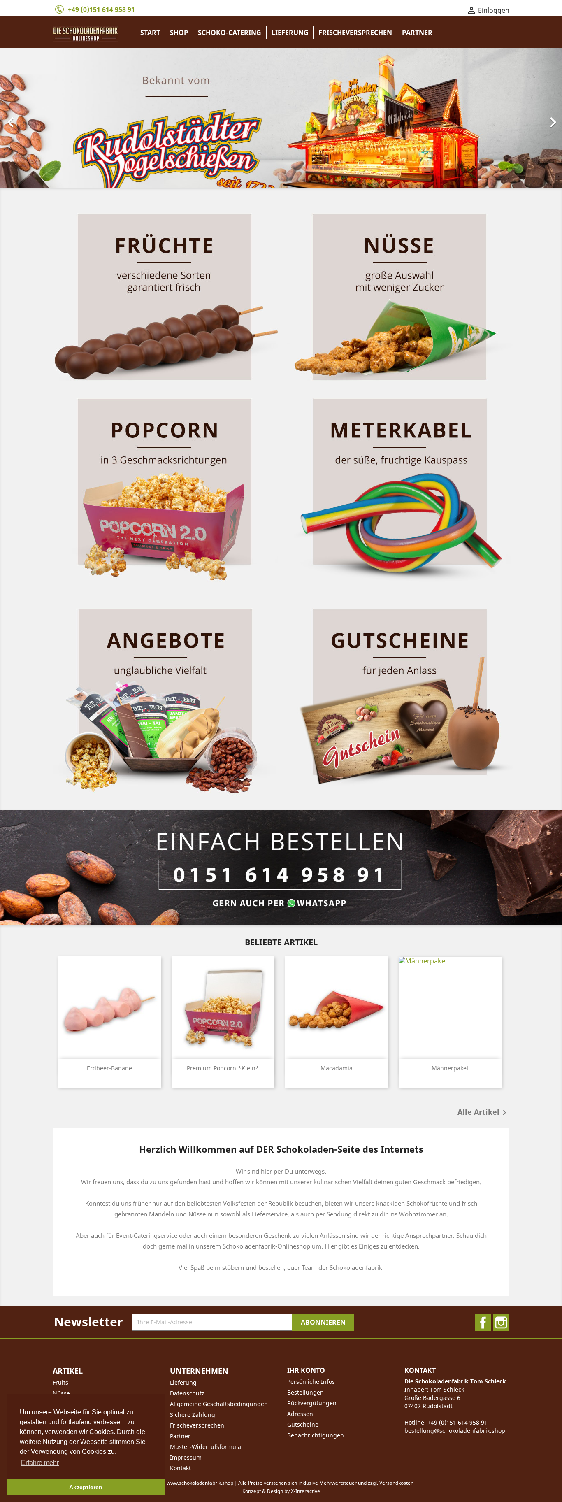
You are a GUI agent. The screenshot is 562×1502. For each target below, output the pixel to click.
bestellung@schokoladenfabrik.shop (454, 1431)
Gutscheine (302, 1424)
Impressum (186, 1457)
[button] (42, 118)
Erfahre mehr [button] (40, 1462)
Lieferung (290, 32)
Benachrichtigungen (315, 1435)
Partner (417, 32)
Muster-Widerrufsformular (207, 1447)
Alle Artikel (483, 1113)
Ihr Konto (306, 1370)
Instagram (501, 1322)
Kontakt (180, 1468)
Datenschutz (187, 1393)
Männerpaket (450, 1068)
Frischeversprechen (355, 32)
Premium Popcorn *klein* (223, 1068)
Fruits (60, 1382)
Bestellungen (305, 1392)
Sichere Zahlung (192, 1414)
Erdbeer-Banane (109, 1068)
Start (150, 32)
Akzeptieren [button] (85, 1487)
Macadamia (336, 1068)
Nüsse (61, 1393)
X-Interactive (305, 1491)
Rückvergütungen (312, 1403)
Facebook (483, 1322)
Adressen (300, 1414)
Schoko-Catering (229, 32)
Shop (179, 32)
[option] (281, 118)
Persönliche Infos (311, 1382)
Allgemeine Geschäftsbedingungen (219, 1404)
